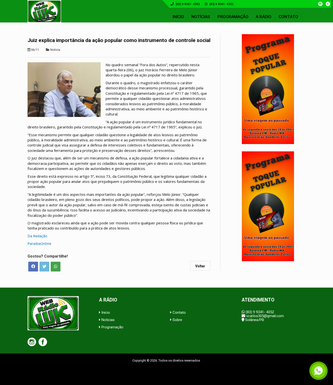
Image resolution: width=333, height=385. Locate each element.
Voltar (200, 266)
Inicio (105, 312)
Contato (179, 312)
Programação (111, 327)
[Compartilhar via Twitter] (44, 266)
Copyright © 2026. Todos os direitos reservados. (166, 360)
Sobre (177, 320)
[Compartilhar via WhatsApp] (55, 266)
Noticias (107, 320)
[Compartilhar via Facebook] (33, 266)
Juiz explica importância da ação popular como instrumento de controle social (119, 40)
